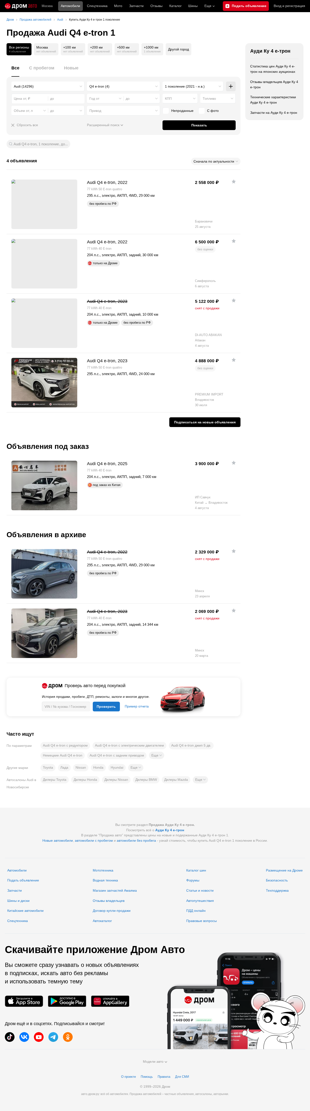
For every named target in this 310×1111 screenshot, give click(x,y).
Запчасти (136, 6)
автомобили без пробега (136, 840)
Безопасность (277, 880)
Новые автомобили (57, 840)
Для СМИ (182, 1076)
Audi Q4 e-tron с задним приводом (117, 755)
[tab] (15, 70)
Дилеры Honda (85, 780)
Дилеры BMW (146, 780)
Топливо (209, 98)
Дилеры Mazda (176, 780)
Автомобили (70, 6)
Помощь (147, 1076)
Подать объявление (23, 880)
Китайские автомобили (25, 911)
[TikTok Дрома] (10, 1037)
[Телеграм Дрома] (53, 1037)
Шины (193, 6)
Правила (164, 1076)
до (128, 98)
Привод (95, 111)
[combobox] (48, 86)
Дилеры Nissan (116, 780)
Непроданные (182, 111)
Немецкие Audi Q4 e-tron (62, 755)
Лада (64, 767)
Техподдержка (277, 890)
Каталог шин (196, 870)
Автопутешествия (200, 901)
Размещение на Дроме (284, 870)
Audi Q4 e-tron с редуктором (65, 745)
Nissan (81, 767)
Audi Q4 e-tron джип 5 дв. (191, 745)
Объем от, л (23, 111)
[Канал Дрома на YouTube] (39, 1037)
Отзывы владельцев (108, 901)
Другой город (178, 49)
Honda (98, 767)
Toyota (48, 767)
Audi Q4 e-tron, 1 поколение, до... (41, 144)
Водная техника (105, 880)
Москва (47, 6)
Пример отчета (137, 706)
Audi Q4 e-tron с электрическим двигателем (129, 745)
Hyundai (117, 767)
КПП (168, 98)
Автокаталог (102, 921)
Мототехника (103, 870)
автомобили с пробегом (94, 840)
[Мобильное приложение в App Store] (24, 1001)
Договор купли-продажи (112, 911)
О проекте (128, 1076)
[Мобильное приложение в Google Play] (67, 1001)
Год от (94, 98)
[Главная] (21, 6)
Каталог (175, 6)
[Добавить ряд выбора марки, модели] (231, 86)
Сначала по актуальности (214, 161)
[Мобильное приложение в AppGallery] (110, 1001)
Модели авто (153, 1061)
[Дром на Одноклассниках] (68, 1037)
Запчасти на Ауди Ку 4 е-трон (273, 113)
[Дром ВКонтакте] (24, 1037)
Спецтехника (17, 921)
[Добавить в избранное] (234, 181)
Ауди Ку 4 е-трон (270, 51)
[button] (156, 755)
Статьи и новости (200, 890)
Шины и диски (18, 901)
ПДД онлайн (196, 911)
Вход (289, 6)
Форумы (192, 880)
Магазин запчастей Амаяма (115, 890)
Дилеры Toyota (54, 780)
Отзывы (156, 6)
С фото (213, 111)
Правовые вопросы (201, 921)
